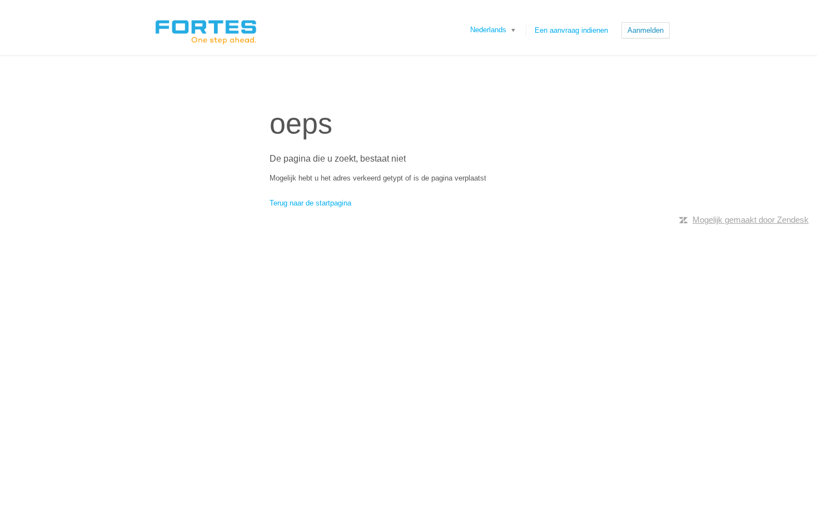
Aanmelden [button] (645, 30)
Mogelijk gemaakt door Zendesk (751, 219)
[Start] (205, 28)
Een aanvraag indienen (571, 30)
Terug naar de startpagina (310, 203)
